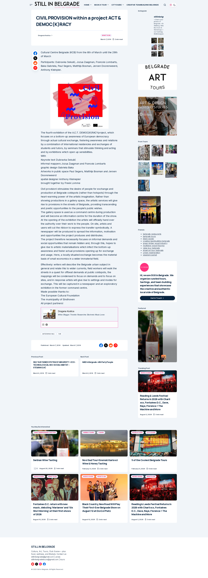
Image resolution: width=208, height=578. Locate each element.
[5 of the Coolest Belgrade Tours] (153, 443)
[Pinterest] (47, 324)
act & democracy (48, 334)
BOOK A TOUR (137, 432)
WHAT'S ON (106, 35)
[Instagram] (43, 324)
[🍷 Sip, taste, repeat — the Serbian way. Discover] (154, 40)
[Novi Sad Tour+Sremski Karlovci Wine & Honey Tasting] (104, 443)
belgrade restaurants (152, 234)
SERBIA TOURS (88, 432)
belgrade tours (149, 236)
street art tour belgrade (153, 250)
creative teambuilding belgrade (156, 241)
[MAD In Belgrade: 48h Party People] (104, 367)
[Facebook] (44, 564)
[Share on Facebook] (35, 53)
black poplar (148, 238)
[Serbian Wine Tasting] (54, 443)
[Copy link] (35, 67)
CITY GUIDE (151, 432)
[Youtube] (33, 564)
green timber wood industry (155, 243)
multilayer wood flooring (153, 245)
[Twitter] (36, 564)
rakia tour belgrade (151, 248)
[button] (31, 5)
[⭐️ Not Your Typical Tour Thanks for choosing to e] (154, 47)
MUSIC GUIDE (146, 373)
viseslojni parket (150, 255)
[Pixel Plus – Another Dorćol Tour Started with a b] (154, 54)
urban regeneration (151, 252)
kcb (60, 334)
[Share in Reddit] (35, 63)
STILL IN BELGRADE (43, 547)
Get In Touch (156, 298)
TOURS (101, 432)
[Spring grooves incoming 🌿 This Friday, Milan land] (161, 47)
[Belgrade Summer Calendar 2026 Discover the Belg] (161, 40)
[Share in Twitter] (35, 58)
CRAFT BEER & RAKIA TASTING (45, 432)
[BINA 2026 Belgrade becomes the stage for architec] (161, 54)
